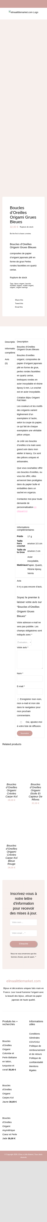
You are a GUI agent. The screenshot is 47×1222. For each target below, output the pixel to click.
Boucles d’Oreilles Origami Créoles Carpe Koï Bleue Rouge (12, 854)
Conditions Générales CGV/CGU (34, 1038)
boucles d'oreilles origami (20, 284)
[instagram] (21, 1008)
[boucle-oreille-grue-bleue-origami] (23, 109)
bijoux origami (19, 284)
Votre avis (22, 647)
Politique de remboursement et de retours (37, 1050)
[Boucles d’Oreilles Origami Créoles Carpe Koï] (11, 756)
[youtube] (29, 1008)
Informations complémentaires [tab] (9, 350)
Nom (20, 673)
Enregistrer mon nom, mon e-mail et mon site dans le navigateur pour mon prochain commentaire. (29, 707)
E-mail (21, 686)
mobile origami (28, 285)
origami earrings (22, 287)
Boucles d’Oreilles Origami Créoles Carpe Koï (12, 790)
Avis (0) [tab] (7, 361)
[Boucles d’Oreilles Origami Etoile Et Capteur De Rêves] (35, 756)
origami (12, 287)
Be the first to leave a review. (20, 234)
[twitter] (25, 1008)
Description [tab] (9, 342)
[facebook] (17, 1008)
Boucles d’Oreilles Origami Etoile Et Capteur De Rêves (35, 792)
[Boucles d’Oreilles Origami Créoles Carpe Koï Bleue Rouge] (11, 818)
